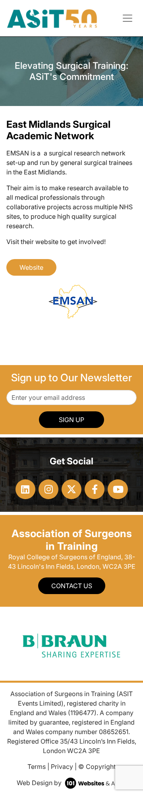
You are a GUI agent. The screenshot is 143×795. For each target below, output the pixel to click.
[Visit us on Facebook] (94, 489)
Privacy (62, 766)
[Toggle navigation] (127, 18)
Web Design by (40, 783)
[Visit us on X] (71, 489)
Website (31, 267)
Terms (36, 766)
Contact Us (71, 586)
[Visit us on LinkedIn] (25, 489)
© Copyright (97, 766)
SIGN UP (71, 420)
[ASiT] (52, 17)
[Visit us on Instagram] (48, 489)
